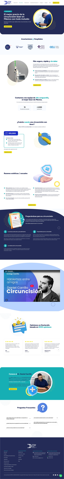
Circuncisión (21, 2)
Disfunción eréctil (6, 461)
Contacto (19, 457)
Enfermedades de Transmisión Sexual (9, 455)
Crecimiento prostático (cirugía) (8, 466)
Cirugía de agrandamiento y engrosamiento (10, 464)
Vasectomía (26, 2)
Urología (41, 2)
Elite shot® (5, 452)
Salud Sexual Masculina (34, 2)
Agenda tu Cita (20, 452)
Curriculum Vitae (20, 455)
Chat (50, 2)
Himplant (46, 2)
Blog (19, 461)
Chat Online (20, 459)
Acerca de (15, 2)
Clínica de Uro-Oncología (7, 468)
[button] (15, 3)
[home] (8, 2)
